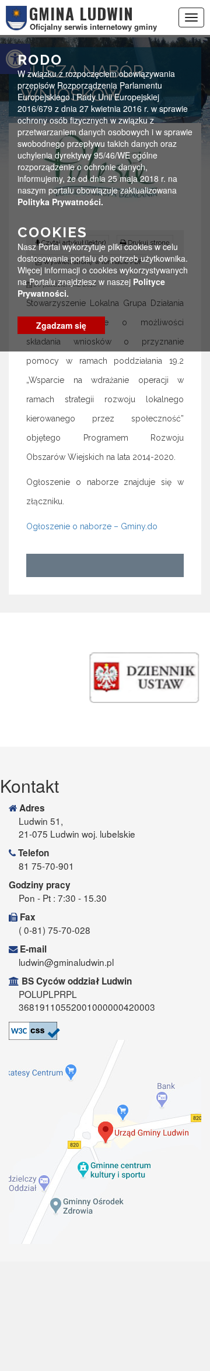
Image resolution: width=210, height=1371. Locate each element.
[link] (105, 1031)
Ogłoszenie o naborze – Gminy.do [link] (92, 526)
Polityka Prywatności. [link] (60, 202)
